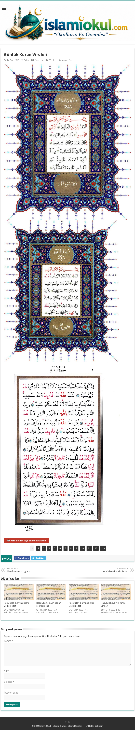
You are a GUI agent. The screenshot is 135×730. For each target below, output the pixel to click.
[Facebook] (66, 722)
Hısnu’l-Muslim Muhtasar (115, 570)
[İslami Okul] (67, 21)
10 (82, 548)
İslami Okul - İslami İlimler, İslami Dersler (60, 725)
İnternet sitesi (11, 692)
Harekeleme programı (18, 570)
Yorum (8, 640)
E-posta (9, 681)
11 (89, 548)
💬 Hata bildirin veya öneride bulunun (26, 540)
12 (96, 548)
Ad (6, 670)
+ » (103, 548)
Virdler (52, 60)
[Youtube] (69, 722)
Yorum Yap (67, 60)
